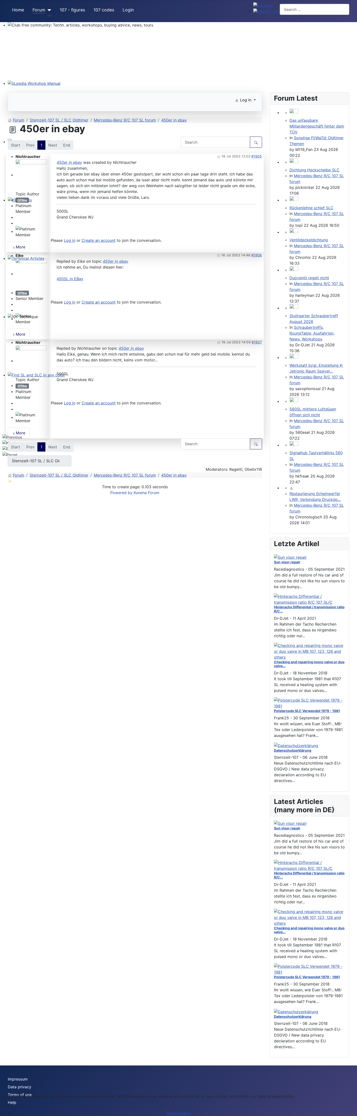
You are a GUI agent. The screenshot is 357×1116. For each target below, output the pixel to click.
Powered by (121, 492)
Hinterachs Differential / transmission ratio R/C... (309, 609)
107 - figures (72, 9)
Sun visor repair (287, 562)
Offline (22, 200)
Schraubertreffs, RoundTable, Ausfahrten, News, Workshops (311, 333)
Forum (39, 9)
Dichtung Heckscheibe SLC (314, 169)
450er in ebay (69, 162)
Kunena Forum (146, 492)
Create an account (99, 240)
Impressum (18, 1079)
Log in (69, 240)
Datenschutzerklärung (292, 750)
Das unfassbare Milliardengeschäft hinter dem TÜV (316, 126)
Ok (6, 1104)
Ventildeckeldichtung (308, 239)
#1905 (256, 156)
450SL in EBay (70, 278)
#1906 (256, 255)
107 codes (104, 9)
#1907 (257, 342)
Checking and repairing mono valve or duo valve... (309, 664)
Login (128, 9)
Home (18, 9)
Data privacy (19, 1086)
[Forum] (48, 10)
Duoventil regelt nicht (309, 277)
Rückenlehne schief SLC (311, 207)
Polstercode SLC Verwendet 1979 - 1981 (307, 711)
